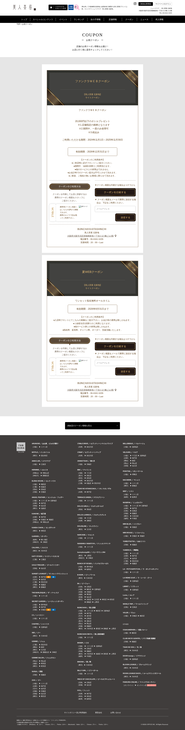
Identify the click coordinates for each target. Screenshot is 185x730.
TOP (18, 24)
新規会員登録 (145, 4)
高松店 (89, 475)
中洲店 (89, 656)
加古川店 (90, 447)
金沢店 (43, 579)
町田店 (43, 666)
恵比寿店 (44, 455)
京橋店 (89, 464)
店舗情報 (113, 19)
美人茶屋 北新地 (91, 232)
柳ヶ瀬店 (44, 539)
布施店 (142, 536)
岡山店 (43, 661)
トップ (24, 19)
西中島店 (44, 605)
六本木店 (44, 551)
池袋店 (43, 508)
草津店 (43, 663)
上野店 (89, 555)
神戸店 (43, 503)
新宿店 (98, 628)
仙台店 (43, 506)
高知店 (43, 489)
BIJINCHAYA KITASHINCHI (91, 229)
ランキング (79, 19)
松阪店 (43, 487)
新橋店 (43, 587)
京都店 (43, 492)
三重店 (43, 559)
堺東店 (134, 474)
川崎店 (45, 542)
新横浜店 (46, 475)
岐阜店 (89, 569)
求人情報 (159, 19)
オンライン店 (141, 685)
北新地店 (53, 500)
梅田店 (43, 484)
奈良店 (89, 478)
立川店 (43, 650)
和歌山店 (46, 473)
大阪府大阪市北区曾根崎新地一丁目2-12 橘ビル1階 (90, 236)
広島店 (89, 587)
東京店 (43, 696)
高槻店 (134, 527)
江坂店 (43, 464)
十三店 (89, 473)
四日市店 (44, 582)
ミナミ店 (44, 447)
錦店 (42, 647)
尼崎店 (89, 520)
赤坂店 (89, 599)
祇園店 (51, 519)
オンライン (152, 685)
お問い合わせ (115, 713)
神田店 (43, 531)
